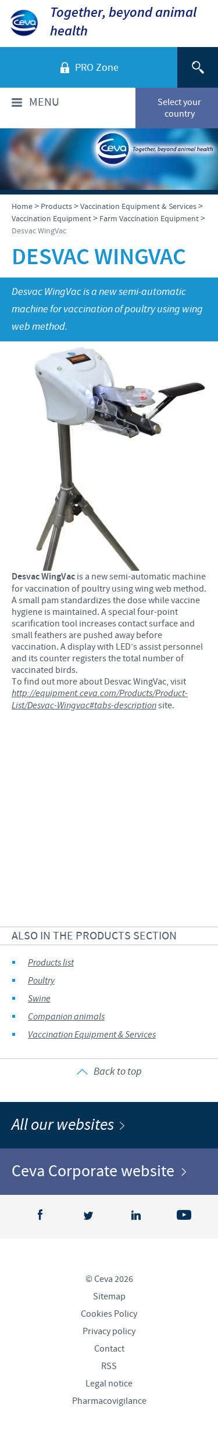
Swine (39, 999)
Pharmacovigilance (109, 1401)
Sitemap (109, 1296)
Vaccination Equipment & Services (92, 1035)
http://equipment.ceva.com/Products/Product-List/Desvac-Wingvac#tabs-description (100, 699)
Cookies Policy (109, 1314)
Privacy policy (109, 1331)
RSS (109, 1366)
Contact (109, 1349)
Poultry (41, 981)
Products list (51, 963)
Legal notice (109, 1383)
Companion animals (66, 1017)
